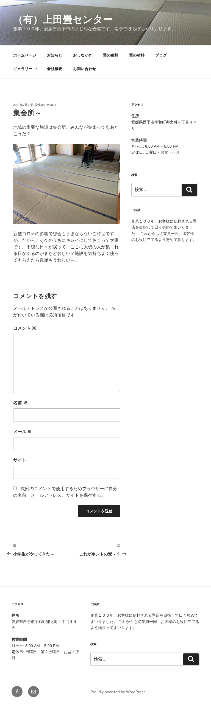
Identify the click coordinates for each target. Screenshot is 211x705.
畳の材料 (137, 55)
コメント (24, 328)
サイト (19, 460)
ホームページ (24, 55)
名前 (20, 402)
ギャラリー (22, 68)
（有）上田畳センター (63, 19)
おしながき (82, 55)
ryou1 (51, 104)
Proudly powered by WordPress (117, 692)
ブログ (161, 55)
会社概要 (54, 68)
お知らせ (54, 55)
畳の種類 (110, 55)
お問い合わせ (84, 68)
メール (22, 431)
